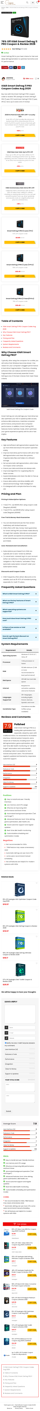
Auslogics (14, 1265)
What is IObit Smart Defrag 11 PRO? (16, 594)
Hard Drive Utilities (7, 12)
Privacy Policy (19, 1408)
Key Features (7, 335)
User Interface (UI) (11, 1049)
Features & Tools (11, 1054)
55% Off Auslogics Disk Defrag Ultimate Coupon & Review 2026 (17, 954)
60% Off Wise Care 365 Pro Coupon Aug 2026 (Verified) (24, 1230)
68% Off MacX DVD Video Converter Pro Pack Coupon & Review (24, 1285)
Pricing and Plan (8, 338)
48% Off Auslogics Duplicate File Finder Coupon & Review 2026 (23, 1271)
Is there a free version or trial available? (14, 628)
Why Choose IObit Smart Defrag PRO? (17, 332)
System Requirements (11, 344)
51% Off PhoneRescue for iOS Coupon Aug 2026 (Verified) (22, 1340)
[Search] (27, 2)
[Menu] (2, 2)
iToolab (14, 1357)
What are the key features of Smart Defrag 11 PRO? (17, 602)
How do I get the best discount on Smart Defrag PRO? (16, 637)
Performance (9, 1059)
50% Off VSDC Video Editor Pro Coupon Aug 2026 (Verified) (22, 1244)
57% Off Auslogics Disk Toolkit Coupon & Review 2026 (17, 980)
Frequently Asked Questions (13, 341)
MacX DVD (14, 1293)
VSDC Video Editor (16, 1252)
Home (3, 7)
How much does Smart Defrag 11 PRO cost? (17, 619)
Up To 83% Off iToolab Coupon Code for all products (22, 1353)
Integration (9, 1064)
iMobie (13, 1348)
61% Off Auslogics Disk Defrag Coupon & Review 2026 (20, 927)
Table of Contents (11, 1373)
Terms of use (29, 1408)
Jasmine (9, 78)
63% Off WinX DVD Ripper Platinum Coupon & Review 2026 (23, 1298)
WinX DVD (14, 1307)
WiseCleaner (15, 1238)
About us (9, 1408)
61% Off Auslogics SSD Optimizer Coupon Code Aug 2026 (19, 900)
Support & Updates (12, 1074)
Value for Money (10, 1069)
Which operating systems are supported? (14, 611)
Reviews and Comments (11, 347)
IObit (7, 7)
